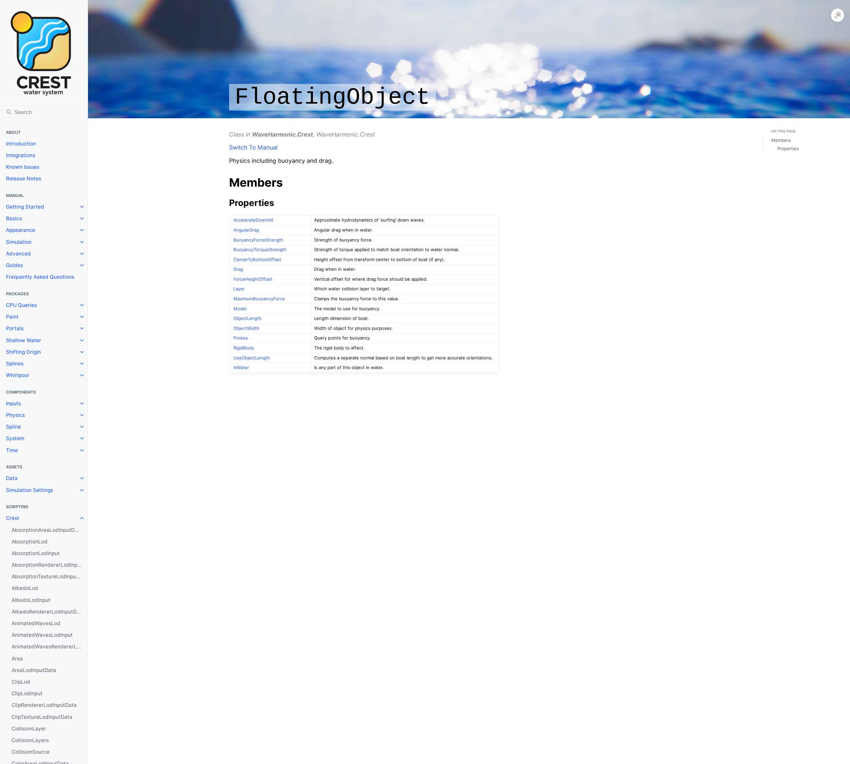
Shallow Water (23, 340)
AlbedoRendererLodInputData (48, 612)
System (15, 438)
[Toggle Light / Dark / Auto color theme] (837, 15)
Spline (13, 427)
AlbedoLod (25, 588)
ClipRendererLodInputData (44, 705)
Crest (12, 518)
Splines (15, 363)
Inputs (13, 403)
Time (12, 450)
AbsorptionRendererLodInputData (50, 565)
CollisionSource (30, 752)
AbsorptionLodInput (36, 553)
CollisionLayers (30, 740)
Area (17, 658)
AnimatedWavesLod (36, 623)
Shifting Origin (23, 352)
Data (12, 478)
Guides (14, 265)
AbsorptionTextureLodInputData (50, 576)
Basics (14, 218)
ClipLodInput (27, 693)
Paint (12, 317)
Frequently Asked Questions (40, 277)
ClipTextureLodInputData (42, 717)
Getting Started (25, 207)
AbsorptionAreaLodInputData (47, 530)
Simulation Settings (29, 490)
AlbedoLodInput (31, 600)
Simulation (19, 242)
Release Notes (23, 178)
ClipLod (21, 682)
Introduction (21, 144)
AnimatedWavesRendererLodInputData (50, 646)
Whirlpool (17, 375)
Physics (15, 415)
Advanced (18, 253)
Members (781, 140)
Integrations (20, 155)
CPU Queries (21, 305)
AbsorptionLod (29, 541)
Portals (15, 328)
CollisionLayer (29, 728)
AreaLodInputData (34, 670)
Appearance (20, 230)
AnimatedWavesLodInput (42, 635)
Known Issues (22, 167)
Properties (788, 148)
